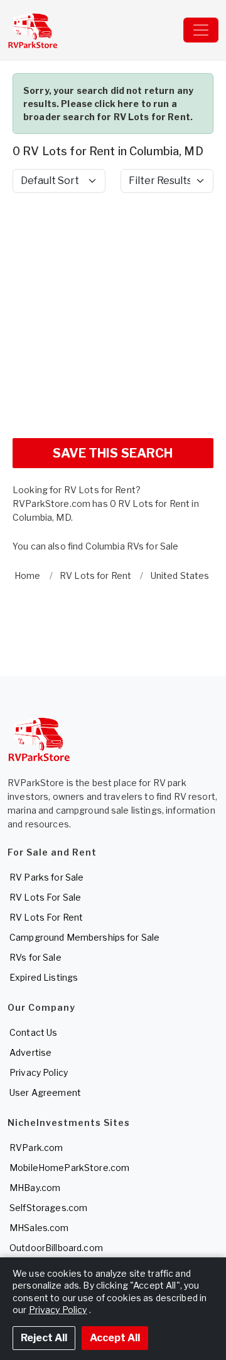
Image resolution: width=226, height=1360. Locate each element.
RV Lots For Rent (46, 917)
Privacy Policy (38, 1072)
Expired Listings (43, 977)
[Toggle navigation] (200, 30)
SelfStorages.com (48, 1207)
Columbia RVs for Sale (132, 546)
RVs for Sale (35, 957)
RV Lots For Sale (45, 897)
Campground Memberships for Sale (84, 937)
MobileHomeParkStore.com (69, 1167)
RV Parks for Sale (46, 877)
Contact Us (33, 1032)
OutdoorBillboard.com (56, 1247)
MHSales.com (39, 1227)
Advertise (30, 1052)
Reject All (44, 1338)
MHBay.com (34, 1187)
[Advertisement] (113, 315)
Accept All (115, 1338)
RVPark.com (36, 1147)
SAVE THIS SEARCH (113, 453)
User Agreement (45, 1092)
